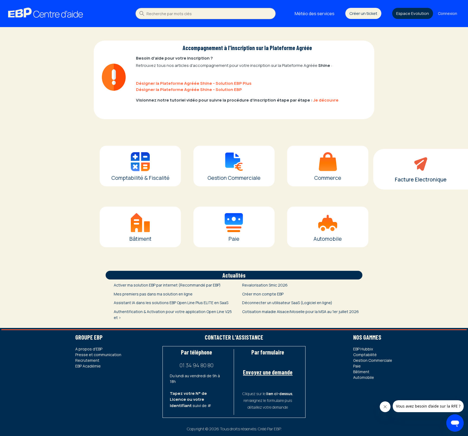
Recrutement (87, 360)
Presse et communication (98, 354)
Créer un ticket (363, 13)
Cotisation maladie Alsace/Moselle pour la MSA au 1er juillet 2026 (300, 311)
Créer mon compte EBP (263, 294)
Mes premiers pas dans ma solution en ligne (153, 294)
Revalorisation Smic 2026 (265, 285)
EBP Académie (88, 366)
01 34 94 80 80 (196, 365)
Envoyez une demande (267, 372)
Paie (357, 366)
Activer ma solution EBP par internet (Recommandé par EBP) (167, 285)
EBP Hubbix (363, 349)
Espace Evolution (412, 13)
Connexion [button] (447, 13)
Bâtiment (361, 371)
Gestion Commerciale (372, 360)
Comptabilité (365, 354)
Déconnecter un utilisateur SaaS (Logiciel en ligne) (287, 302)
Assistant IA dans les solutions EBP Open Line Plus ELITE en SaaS (171, 302)
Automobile (363, 377)
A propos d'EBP (88, 349)
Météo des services (314, 14)
